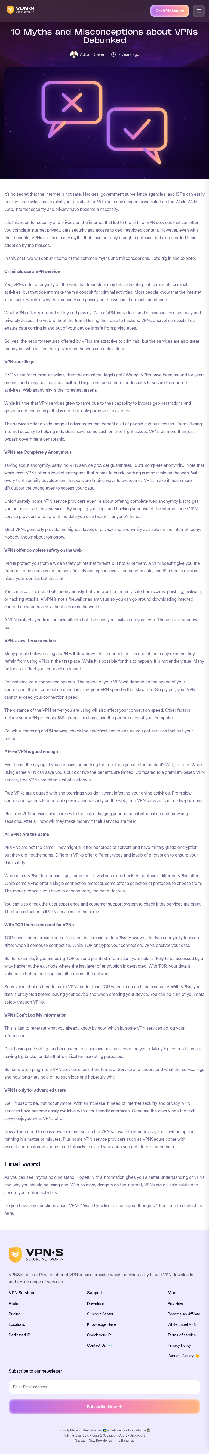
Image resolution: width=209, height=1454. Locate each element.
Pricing (14, 1314)
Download (95, 1303)
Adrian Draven (92, 54)
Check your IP (99, 1335)
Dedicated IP (19, 1335)
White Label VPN (182, 1324)
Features (16, 1303)
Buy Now (175, 1303)
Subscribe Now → (104, 1406)
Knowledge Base (101, 1324)
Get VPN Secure (170, 10)
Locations (17, 1324)
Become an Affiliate (184, 1314)
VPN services (159, 222)
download (62, 1131)
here (8, 1213)
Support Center (100, 1314)
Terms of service (182, 1335)
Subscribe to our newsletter (35, 1371)
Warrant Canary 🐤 (183, 1356)
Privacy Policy (179, 1345)
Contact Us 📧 (99, 1345)
